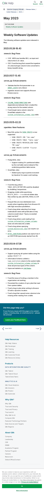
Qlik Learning (9, 352)
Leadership (9, 439)
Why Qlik (8, 403)
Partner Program (11, 451)
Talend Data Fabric (11, 377)
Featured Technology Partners (16, 421)
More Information (22, 490)
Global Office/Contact (12, 460)
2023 (20, 12)
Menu (41, 4)
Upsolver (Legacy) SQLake (15, 9)
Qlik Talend (9, 371)
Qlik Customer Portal (12, 355)
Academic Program (12, 448)
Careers (8, 454)
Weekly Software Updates (14, 27)
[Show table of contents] (4, 9)
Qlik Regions (9, 427)
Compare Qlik (10, 418)
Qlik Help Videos (11, 343)
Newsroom (9, 457)
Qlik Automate (10, 394)
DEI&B (7, 445)
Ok (22, 486)
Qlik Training (9, 349)
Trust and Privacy (11, 409)
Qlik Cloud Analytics (12, 385)
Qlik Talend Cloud (11, 374)
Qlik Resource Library (12, 358)
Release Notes (30, 9)
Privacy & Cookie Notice (30, 482)
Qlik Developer (10, 346)
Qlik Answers (9, 388)
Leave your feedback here (15, 320)
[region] (22, 481)
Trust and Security (11, 406)
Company (8, 436)
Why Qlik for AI (10, 415)
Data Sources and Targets (14, 424)
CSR (6, 442)
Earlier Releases (12, 12)
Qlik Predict (9, 391)
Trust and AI (9, 412)
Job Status (27, 268)
